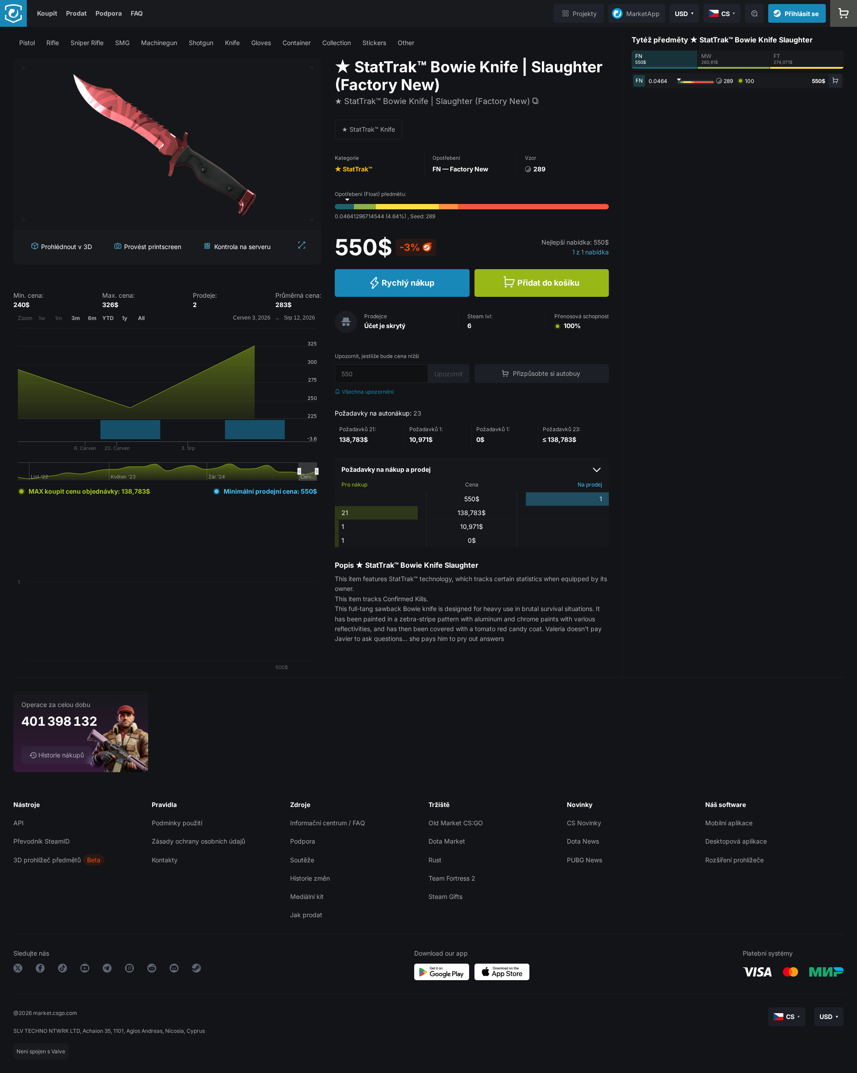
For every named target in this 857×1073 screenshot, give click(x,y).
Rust (434, 860)
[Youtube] (84, 970)
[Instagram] (129, 970)
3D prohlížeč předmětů (47, 860)
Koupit (47, 13)
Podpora (109, 13)
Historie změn (310, 878)
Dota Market (446, 841)
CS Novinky (584, 823)
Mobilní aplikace (729, 823)
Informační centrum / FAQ (327, 823)
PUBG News (584, 860)
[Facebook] (40, 970)
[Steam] (196, 970)
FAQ (137, 13)
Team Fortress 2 (451, 878)
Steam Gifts (445, 896)
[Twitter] (17, 970)
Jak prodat (306, 915)
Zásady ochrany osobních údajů (198, 841)
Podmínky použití (177, 823)
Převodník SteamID (41, 841)
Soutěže (302, 860)
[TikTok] (62, 970)
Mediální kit (307, 896)
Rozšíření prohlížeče (734, 860)
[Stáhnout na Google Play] (441, 972)
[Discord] (174, 970)
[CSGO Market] (13, 13)
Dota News (583, 841)
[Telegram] (107, 970)
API (18, 823)
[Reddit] (151, 970)
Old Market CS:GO (455, 823)
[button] (27, 42)
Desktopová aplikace (736, 841)
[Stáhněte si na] (501, 972)
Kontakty (165, 860)
